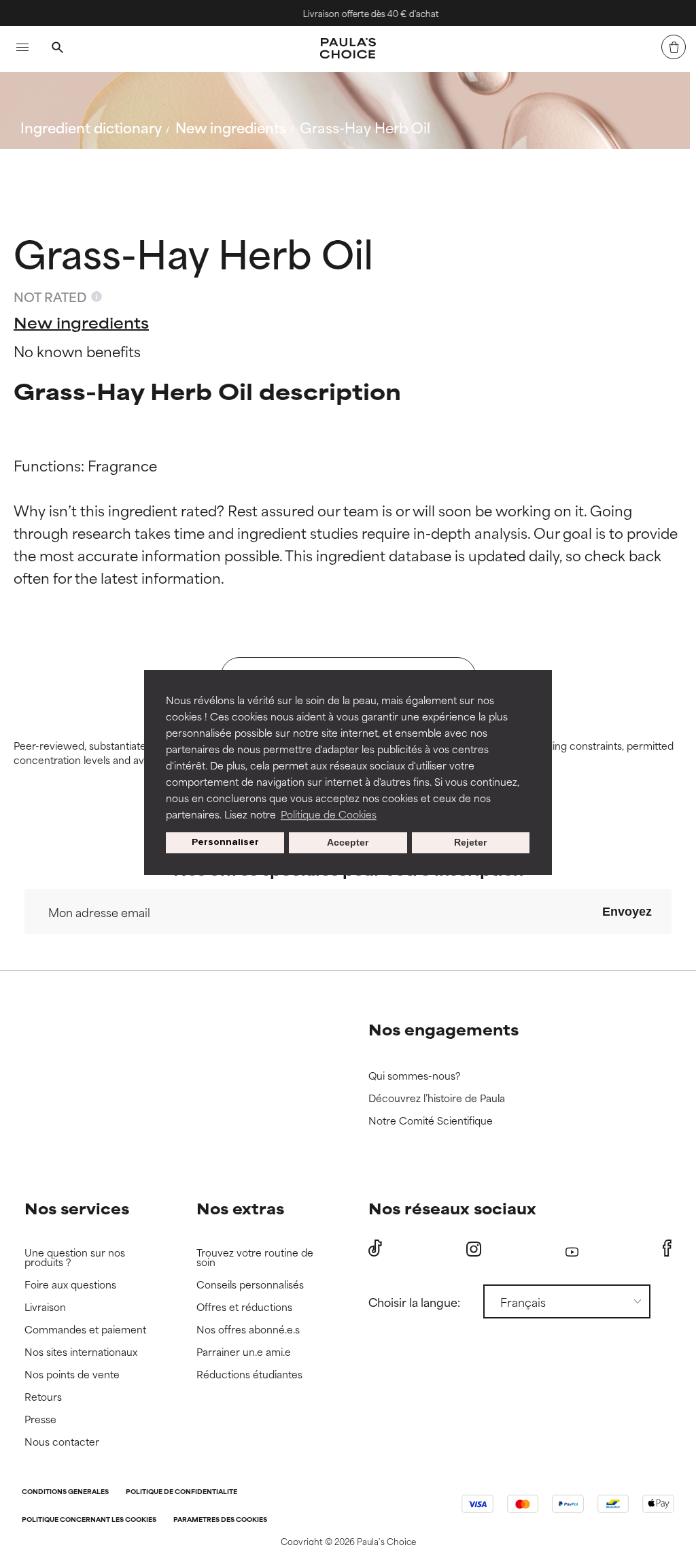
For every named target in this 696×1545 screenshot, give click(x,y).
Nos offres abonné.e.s (248, 1330)
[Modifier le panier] (673, 47)
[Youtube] (572, 1248)
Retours (43, 1397)
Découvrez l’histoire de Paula (436, 1098)
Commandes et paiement (85, 1330)
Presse (40, 1419)
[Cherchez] (57, 49)
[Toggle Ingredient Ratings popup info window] (96, 296)
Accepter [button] (347, 842)
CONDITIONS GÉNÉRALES (65, 1492)
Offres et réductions (244, 1307)
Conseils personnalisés (250, 1285)
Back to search (80, 159)
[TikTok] (375, 1248)
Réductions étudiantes (249, 1374)
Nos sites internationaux (80, 1352)
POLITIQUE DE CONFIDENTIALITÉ (181, 1492)
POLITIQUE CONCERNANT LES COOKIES (89, 1520)
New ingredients (230, 127)
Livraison (45, 1307)
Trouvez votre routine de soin (254, 1257)
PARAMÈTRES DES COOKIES (220, 1520)
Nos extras (240, 1208)
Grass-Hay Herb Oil (365, 127)
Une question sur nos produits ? (74, 1257)
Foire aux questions (70, 1285)
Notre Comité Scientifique (430, 1121)
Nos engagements (443, 1029)
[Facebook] (667, 1248)
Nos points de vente (72, 1374)
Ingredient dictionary (91, 127)
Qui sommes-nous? (414, 1076)
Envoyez (627, 911)
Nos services (76, 1208)
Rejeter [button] (470, 842)
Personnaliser (225, 842)
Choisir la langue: (414, 1301)
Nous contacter (61, 1442)
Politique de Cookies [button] (329, 814)
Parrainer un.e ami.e (243, 1352)
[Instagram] (473, 1248)
